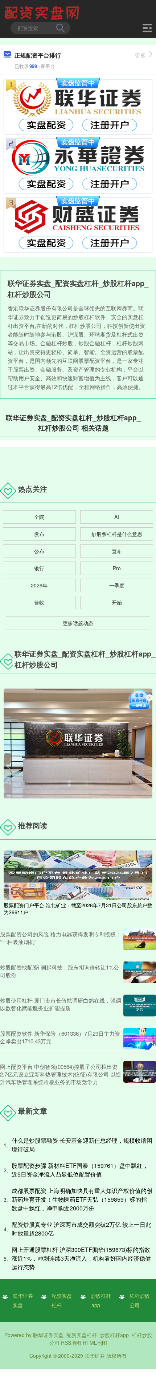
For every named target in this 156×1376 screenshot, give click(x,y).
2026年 (39, 585)
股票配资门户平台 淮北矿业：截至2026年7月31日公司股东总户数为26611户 (78, 908)
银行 (39, 568)
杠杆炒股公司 (140, 1300)
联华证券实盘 (23, 1300)
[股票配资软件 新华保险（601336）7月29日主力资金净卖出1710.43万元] (139, 1039)
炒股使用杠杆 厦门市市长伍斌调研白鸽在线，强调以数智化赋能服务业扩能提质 (60, 1004)
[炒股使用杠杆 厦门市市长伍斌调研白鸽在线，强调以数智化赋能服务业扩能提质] (139, 1005)
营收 (39, 602)
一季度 (116, 585)
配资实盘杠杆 (62, 1300)
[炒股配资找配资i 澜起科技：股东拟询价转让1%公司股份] (139, 972)
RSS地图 (71, 1342)
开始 (117, 602)
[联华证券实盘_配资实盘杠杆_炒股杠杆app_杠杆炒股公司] (42, 12)
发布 (39, 534)
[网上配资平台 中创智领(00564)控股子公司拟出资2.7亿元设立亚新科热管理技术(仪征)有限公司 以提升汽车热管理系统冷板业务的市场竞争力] (139, 1074)
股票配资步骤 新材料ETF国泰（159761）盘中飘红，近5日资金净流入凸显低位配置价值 (80, 1169)
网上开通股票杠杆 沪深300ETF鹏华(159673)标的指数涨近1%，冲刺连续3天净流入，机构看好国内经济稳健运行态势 (81, 1258)
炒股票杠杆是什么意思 (116, 534)
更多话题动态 (78, 623)
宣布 (117, 551)
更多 (140, 55)
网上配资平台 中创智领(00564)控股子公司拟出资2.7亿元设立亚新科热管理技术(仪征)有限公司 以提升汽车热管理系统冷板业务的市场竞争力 (60, 1074)
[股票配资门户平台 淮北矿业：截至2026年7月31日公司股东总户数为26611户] (78, 874)
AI (116, 516)
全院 (39, 516)
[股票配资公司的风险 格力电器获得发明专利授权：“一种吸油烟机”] (139, 939)
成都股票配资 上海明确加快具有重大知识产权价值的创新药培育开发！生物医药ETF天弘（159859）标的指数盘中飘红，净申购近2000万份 (82, 1199)
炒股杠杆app (101, 1300)
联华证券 (95, 1355)
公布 (39, 551)
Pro (117, 568)
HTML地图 (95, 1342)
